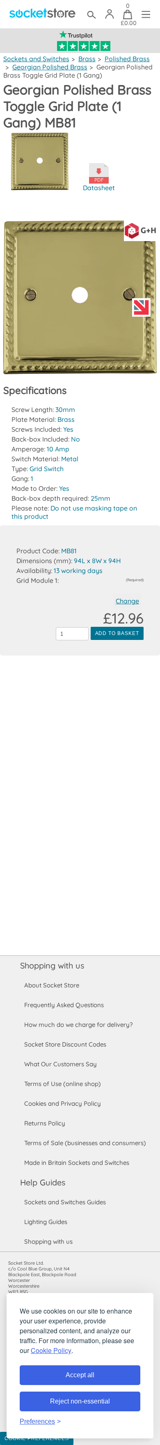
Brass (87, 59)
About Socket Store (51, 985)
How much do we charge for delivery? (78, 1025)
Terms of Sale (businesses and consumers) (85, 1143)
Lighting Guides (45, 1222)
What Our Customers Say (60, 1064)
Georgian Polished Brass (49, 67)
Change (127, 601)
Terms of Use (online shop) (62, 1084)
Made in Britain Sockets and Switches (76, 1163)
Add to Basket (117, 633)
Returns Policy (44, 1123)
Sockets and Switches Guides (65, 1202)
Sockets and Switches (36, 59)
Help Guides (42, 1182)
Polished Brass (127, 59)
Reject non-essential (80, 1401)
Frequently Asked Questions (64, 1005)
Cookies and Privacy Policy (62, 1103)
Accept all (80, 1374)
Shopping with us (52, 965)
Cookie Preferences (37, 1438)
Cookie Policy (51, 1350)
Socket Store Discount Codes (65, 1044)
